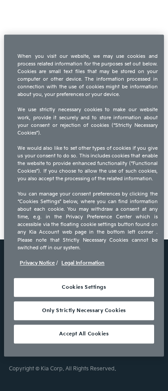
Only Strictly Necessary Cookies (84, 310)
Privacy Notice (37, 263)
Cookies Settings (84, 287)
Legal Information (82, 263)
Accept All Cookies (83, 334)
